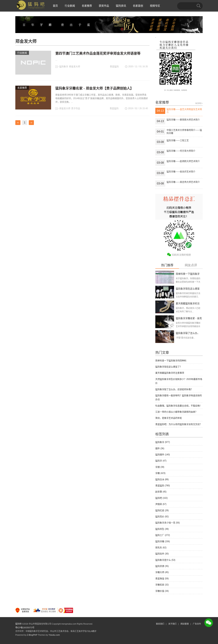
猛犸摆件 (162, 454)
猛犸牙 (160, 460)
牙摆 (159, 467)
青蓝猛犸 (162, 485)
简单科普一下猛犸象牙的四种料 (170, 360)
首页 (55, 5)
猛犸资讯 (121, 5)
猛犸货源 (162, 566)
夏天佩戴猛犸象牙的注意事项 (169, 373)
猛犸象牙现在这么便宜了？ (168, 366)
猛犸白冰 (162, 479)
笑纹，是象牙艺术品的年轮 (168, 418)
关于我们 (172, 624)
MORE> (199, 103)
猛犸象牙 (63, 66)
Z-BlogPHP (32, 635)
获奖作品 (104, 5)
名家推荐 (87, 5)
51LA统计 (91, 631)
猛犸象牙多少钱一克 (167, 522)
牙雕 (160, 473)
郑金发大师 (74, 66)
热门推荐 (167, 265)
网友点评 (191, 265)
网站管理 (185, 624)
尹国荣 (160, 504)
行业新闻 (70, 5)
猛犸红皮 (162, 510)
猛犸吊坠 (162, 529)
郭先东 (160, 547)
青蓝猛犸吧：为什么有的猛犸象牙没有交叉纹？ (178, 424)
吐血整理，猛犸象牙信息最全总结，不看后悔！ (178, 405)
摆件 (159, 448)
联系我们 (160, 624)
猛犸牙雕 (162, 541)
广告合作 (197, 624)
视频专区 (155, 5)
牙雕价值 (162, 591)
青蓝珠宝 (162, 578)
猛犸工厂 (162, 535)
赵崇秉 (160, 491)
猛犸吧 (161, 498)
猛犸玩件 (162, 553)
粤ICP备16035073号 (24, 627)
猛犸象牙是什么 (165, 560)
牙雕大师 (162, 572)
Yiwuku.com (54, 635)
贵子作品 (75, 108)
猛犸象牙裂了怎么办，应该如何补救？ (174, 389)
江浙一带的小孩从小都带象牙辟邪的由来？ (176, 412)
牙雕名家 (162, 584)
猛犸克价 (162, 516)
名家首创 (138, 5)
